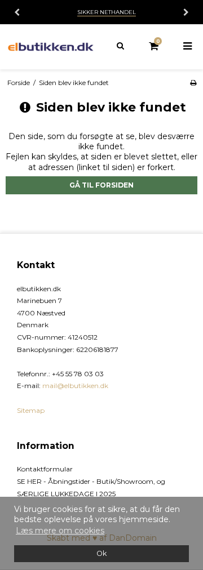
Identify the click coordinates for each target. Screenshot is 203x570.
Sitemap (31, 410)
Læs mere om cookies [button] (60, 531)
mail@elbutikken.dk (75, 385)
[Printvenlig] (193, 82)
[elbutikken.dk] (51, 47)
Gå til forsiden (101, 185)
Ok (101, 553)
